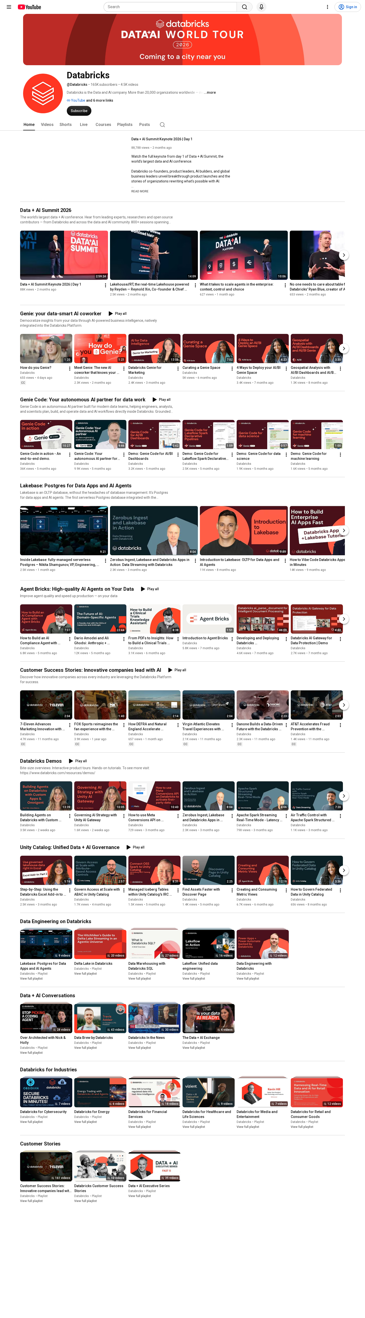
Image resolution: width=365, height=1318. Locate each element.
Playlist (43, 973)
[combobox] (172, 7)
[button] (139, 191)
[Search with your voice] (261, 7)
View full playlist (31, 978)
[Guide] (9, 7)
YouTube (77, 100)
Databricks (27, 373)
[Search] (245, 7)
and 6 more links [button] (99, 100)
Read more (139, 191)
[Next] (344, 255)
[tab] (29, 125)
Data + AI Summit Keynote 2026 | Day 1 (161, 139)
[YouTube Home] (29, 7)
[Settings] (327, 7)
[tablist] (182, 125)
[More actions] (105, 285)
